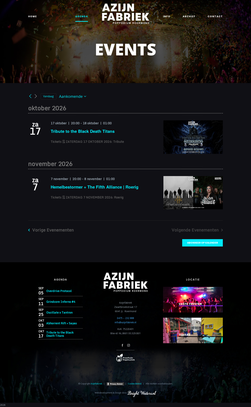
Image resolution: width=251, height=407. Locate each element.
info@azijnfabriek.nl (125, 322)
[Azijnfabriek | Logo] (125, 4)
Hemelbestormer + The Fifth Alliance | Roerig (94, 187)
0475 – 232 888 (125, 318)
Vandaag (48, 96)
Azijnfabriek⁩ (96, 383)
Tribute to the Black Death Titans (83, 131)
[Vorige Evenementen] (30, 96)
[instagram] (128, 345)
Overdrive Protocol (59, 291)
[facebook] (122, 345)
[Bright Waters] (141, 392)
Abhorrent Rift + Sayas (61, 323)
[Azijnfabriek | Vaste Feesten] (193, 288)
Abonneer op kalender (202, 242)
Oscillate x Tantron (59, 312)
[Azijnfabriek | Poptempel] (125, 354)
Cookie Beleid (134, 383)
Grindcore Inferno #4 (60, 301)
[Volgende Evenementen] (36, 96)
